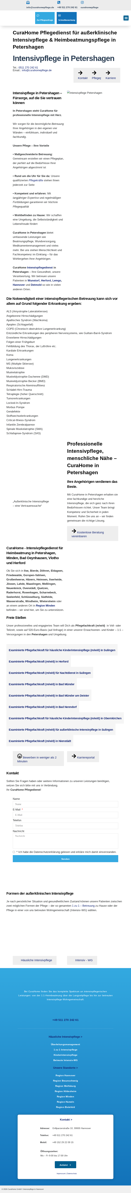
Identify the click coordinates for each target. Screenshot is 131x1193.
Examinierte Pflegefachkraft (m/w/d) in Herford (38, 661)
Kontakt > (66, 1119)
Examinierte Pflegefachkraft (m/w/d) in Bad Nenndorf (43, 707)
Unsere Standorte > (65, 1067)
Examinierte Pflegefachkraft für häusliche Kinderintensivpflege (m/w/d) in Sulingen (62, 650)
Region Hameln (65, 1102)
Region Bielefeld (65, 1107)
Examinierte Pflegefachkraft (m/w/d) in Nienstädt (40, 741)
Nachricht (18, 831)
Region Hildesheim (65, 1091)
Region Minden (65, 1096)
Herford (46, 280)
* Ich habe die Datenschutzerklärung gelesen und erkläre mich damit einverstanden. (66, 852)
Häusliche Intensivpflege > (65, 1036)
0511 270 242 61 (28, 67)
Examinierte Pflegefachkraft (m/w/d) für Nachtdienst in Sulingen (50, 672)
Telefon (17, 820)
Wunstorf (33, 280)
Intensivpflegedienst (40, 267)
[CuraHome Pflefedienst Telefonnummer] (55, 1012)
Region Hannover (65, 1075)
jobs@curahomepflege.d (20, 638)
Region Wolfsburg (65, 1086)
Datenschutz (72, 1173)
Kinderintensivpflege (65, 1055)
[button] (126, 18)
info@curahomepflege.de (37, 70)
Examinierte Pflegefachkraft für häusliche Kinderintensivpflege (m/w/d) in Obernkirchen (65, 718)
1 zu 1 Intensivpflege (65, 1049)
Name (16, 798)
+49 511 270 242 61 (65, 1019)
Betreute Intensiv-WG (65, 1060)
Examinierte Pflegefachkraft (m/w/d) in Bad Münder (41, 684)
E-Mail (17, 809)
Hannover (19, 284)
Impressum (61, 1173)
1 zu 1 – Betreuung (83, 905)
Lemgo (56, 280)
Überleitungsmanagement (65, 1044)
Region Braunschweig (65, 1080)
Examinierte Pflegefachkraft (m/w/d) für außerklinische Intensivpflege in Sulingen (61, 729)
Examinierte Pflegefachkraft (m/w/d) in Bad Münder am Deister (49, 695)
